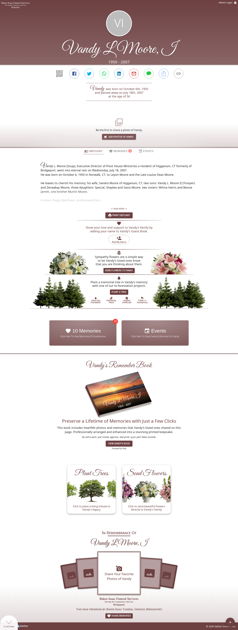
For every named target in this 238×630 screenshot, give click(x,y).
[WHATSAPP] (104, 73)
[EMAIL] (134, 73)
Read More (119, 209)
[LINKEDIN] (119, 73)
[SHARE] (164, 73)
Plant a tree (119, 292)
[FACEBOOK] (74, 73)
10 (115, 321)
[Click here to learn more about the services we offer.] (119, 602)
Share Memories (121, 615)
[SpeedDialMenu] (230, 622)
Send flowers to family (119, 270)
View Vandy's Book (119, 443)
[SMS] (149, 73)
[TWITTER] (89, 73)
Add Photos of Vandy (120, 137)
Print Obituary (121, 215)
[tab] (93, 151)
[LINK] (178, 73)
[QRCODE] (59, 73)
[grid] (119, 493)
